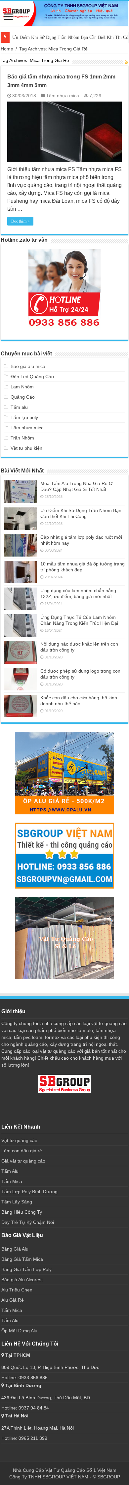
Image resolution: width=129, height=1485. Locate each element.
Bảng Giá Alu (14, 1249)
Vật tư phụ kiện (26, 448)
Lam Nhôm (22, 386)
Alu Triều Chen (16, 1289)
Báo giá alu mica (28, 366)
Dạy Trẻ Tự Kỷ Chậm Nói (27, 1222)
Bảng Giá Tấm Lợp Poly (26, 1269)
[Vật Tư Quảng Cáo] (64, 13)
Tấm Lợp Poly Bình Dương (29, 1191)
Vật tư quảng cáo (20, 1140)
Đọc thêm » (20, 221)
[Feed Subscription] (126, 62)
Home (7, 48)
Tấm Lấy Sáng (16, 1201)
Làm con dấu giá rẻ (21, 1150)
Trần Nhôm (22, 437)
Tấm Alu (10, 1171)
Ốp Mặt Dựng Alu (19, 1330)
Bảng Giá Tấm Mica (22, 1259)
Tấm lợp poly (24, 417)
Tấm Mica (11, 1181)
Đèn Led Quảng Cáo (32, 376)
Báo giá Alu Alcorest (22, 1279)
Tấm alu (19, 407)
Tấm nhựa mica (62, 95)
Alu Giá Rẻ (12, 1300)
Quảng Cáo (23, 397)
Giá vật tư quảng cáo (23, 1161)
